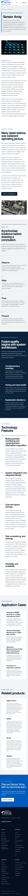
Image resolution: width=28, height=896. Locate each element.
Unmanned (3, 843)
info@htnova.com (6, 821)
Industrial (3, 862)
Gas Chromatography (19, 847)
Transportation (4, 867)
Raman (16, 832)
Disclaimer (17, 893)
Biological (3, 834)
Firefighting (3, 869)
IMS (16, 843)
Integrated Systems (5, 841)
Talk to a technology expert (9, 194)
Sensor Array (17, 849)
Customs (3, 875)
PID (16, 838)
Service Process (18, 864)
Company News (18, 869)
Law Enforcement (4, 873)
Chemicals (3, 864)
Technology (3, 9)
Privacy (12, 893)
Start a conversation (7, 799)
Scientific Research (5, 883)
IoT (15, 855)
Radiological (3, 838)
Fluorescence (18, 834)
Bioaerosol (17, 836)
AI (15, 853)
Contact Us (17, 875)
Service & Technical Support (21, 862)
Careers (16, 871)
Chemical (3, 832)
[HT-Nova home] (6, 3)
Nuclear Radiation (19, 841)
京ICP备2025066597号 (5, 893)
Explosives (3, 836)
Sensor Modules (4, 845)
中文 (16, 2)
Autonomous (17, 851)
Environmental (4, 881)
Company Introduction (19, 867)
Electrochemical (18, 845)
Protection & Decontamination (4, 848)
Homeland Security (5, 877)
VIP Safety (3, 879)
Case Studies (18, 873)
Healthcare (3, 871)
